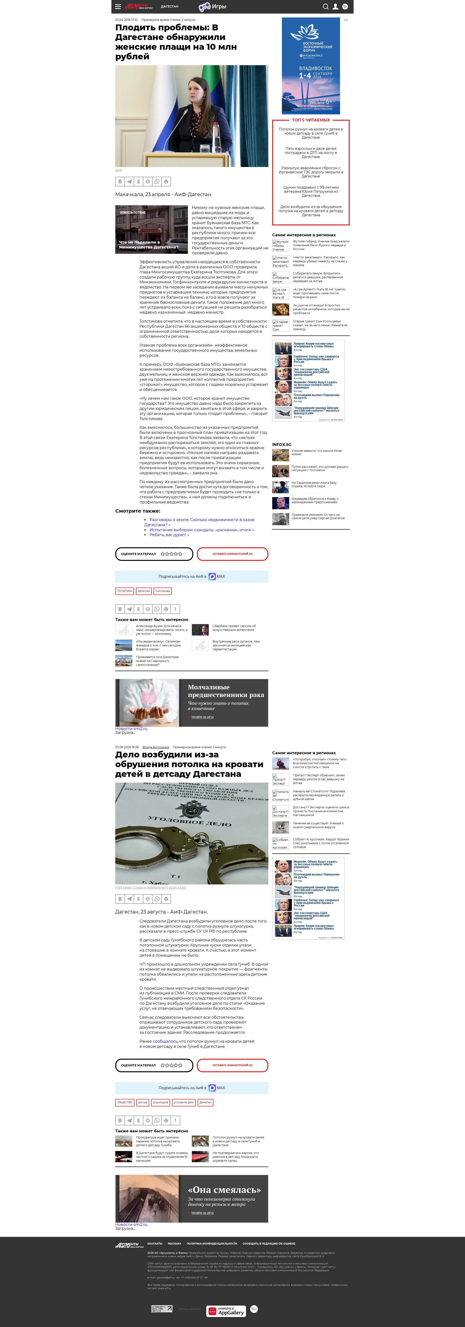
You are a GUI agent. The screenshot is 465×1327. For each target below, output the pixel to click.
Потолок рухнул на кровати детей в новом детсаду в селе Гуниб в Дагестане (311, 133)
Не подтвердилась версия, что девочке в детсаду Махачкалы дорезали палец (236, 1156)
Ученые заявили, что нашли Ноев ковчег (317, 452)
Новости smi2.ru (131, 728)
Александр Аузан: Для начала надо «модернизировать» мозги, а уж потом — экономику (161, 630)
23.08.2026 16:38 (127, 747)
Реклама (174, 1243)
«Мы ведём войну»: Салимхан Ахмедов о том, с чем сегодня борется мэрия (158, 645)
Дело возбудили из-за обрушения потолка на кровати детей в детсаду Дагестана (311, 211)
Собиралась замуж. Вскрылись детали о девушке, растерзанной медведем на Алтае (318, 277)
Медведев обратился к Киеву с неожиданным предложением (315, 500)
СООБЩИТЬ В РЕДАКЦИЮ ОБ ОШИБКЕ (269, 1243)
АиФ (118, 170)
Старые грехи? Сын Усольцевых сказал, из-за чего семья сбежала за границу (320, 325)
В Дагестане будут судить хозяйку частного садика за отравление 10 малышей (162, 1156)
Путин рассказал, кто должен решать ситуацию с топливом (320, 468)
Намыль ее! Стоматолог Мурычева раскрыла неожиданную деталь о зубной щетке (319, 795)
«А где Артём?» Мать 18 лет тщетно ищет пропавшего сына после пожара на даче (319, 293)
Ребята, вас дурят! (168, 534)
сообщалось (165, 1041)
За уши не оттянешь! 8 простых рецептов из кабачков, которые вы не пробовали (321, 309)
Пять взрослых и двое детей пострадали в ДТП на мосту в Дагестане (311, 153)
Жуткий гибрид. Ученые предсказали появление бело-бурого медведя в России (321, 245)
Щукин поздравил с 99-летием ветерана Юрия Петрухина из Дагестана (311, 191)
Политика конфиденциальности (212, 1243)
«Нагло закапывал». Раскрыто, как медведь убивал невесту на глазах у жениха (320, 261)
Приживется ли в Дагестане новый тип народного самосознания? (157, 661)
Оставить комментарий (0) (233, 554)
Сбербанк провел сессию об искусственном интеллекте (234, 628)
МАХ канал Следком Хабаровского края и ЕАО (150, 887)
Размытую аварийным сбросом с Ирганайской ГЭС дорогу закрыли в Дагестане (311, 172)
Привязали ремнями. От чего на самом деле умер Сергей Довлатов (318, 516)
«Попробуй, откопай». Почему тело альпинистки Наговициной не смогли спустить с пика (320, 763)
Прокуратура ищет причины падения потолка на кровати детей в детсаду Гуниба (158, 1141)
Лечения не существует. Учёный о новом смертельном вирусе (318, 825)
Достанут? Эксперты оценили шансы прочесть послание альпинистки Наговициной (321, 811)
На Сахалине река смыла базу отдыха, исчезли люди (314, 484)
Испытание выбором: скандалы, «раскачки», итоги (200, 530)
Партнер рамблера (189, 1308)
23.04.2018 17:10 (126, 20)
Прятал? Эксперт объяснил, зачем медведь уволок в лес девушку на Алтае (319, 779)
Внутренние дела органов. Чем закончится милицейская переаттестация (236, 645)
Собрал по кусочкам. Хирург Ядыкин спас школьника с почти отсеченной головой (321, 843)
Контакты (154, 1243)
